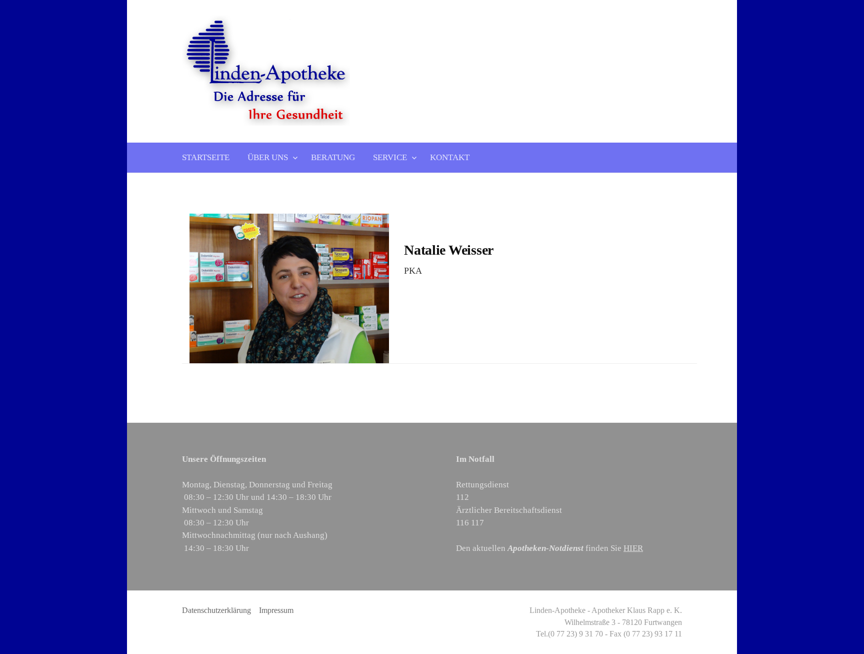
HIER (633, 548)
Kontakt (450, 157)
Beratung (333, 157)
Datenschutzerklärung (216, 610)
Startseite (206, 157)
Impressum (276, 610)
